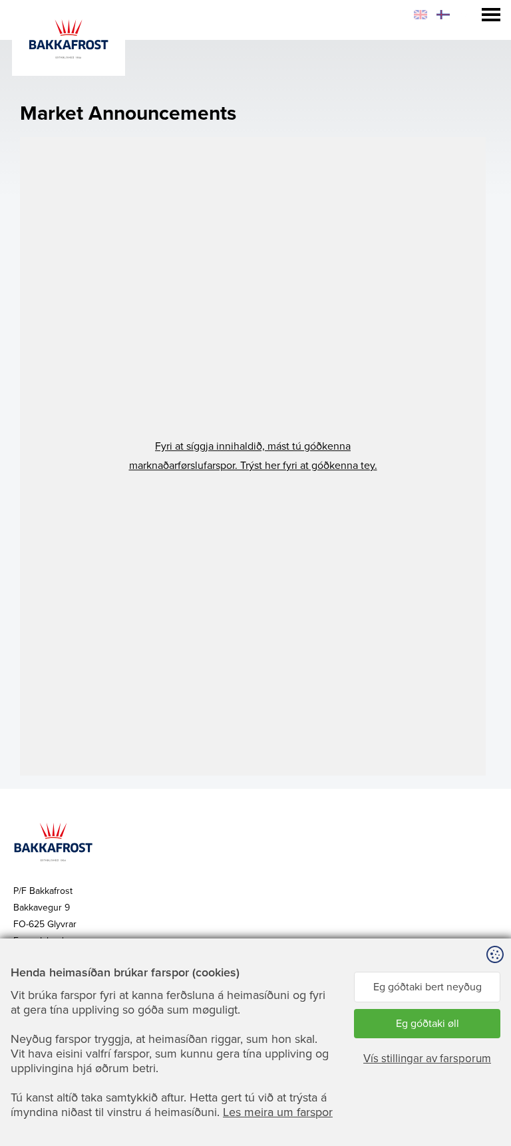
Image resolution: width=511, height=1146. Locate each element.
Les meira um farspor (278, 1112)
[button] (253, 456)
